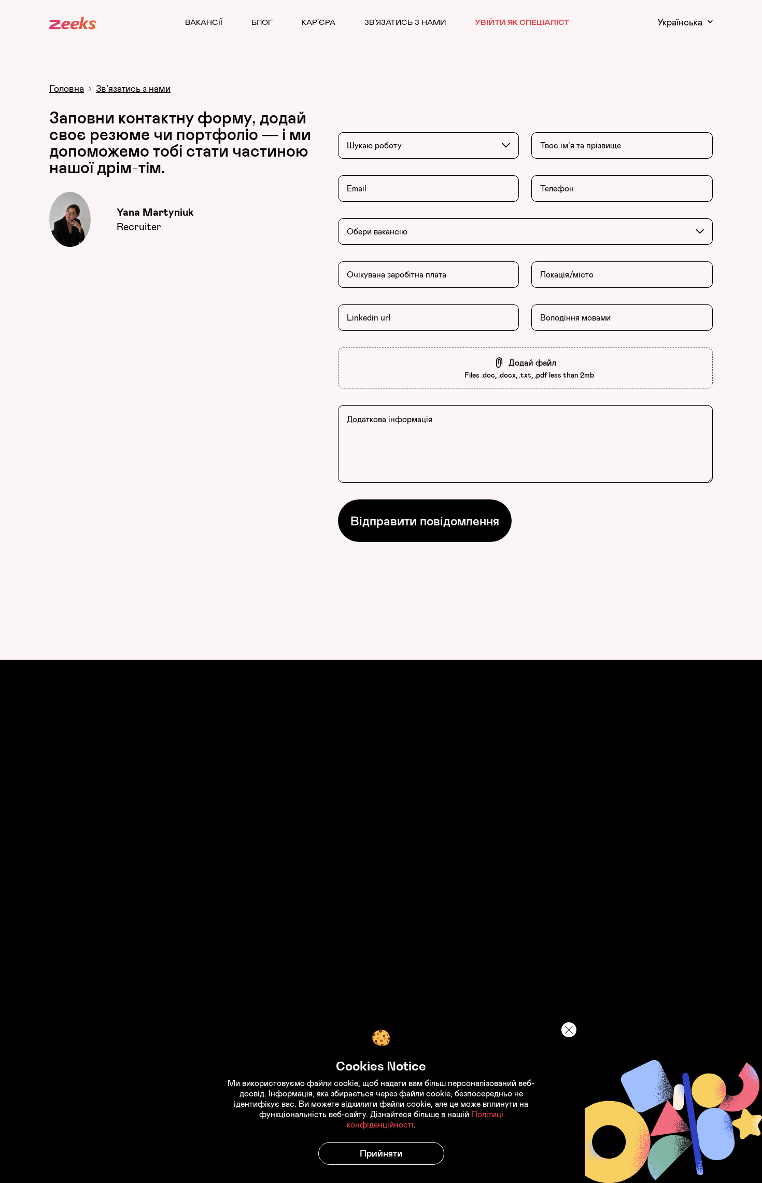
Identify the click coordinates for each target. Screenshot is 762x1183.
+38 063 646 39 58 (553, 1008)
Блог (262, 21)
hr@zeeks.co (417, 997)
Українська (679, 22)
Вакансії (203, 21)
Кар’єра (318, 21)
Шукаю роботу (374, 145)
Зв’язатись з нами (405, 21)
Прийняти (381, 1153)
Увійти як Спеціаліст (522, 21)
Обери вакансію (377, 231)
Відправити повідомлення (424, 521)
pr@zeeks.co (479, 1002)
